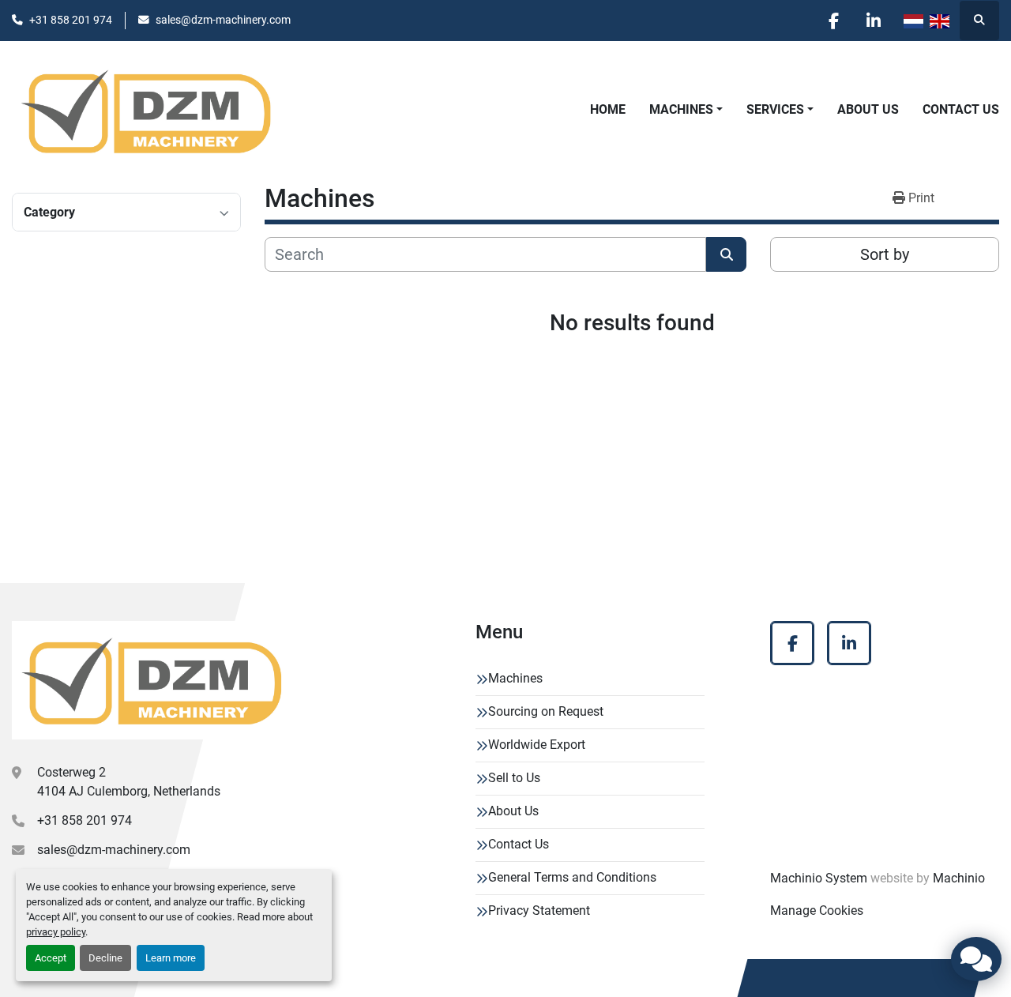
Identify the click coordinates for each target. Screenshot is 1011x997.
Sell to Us (514, 777)
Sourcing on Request (545, 711)
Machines (681, 109)
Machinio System (818, 878)
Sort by (884, 254)
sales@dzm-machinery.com (223, 19)
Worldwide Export (536, 744)
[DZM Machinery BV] (151, 680)
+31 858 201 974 (70, 19)
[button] (686, 109)
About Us (868, 109)
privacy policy (55, 932)
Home (608, 109)
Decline (105, 958)
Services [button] (775, 109)
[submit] (726, 254)
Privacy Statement (539, 910)
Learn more (170, 958)
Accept (50, 958)
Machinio (959, 878)
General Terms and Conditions (572, 877)
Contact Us (961, 109)
